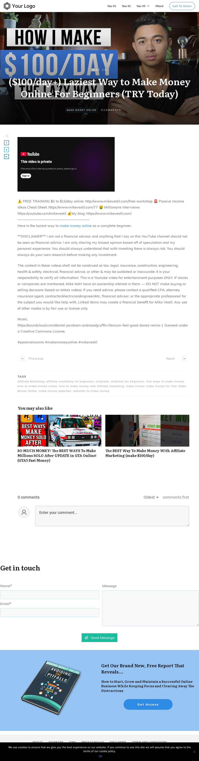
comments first (176, 497)
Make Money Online (82, 110)
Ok (100, 756)
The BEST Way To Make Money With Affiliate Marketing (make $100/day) (147, 441)
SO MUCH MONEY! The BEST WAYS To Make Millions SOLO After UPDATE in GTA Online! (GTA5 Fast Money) (59, 441)
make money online (76, 225)
